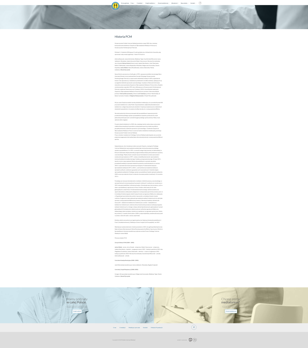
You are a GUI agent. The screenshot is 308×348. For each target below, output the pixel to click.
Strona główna (125, 3)
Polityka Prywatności (157, 327)
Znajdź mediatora (150, 3)
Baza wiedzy (184, 3)
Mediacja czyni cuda (134, 327)
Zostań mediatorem (163, 3)
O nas (132, 3)
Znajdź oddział (77, 311)
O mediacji (139, 3)
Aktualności (174, 3)
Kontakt (192, 3)
